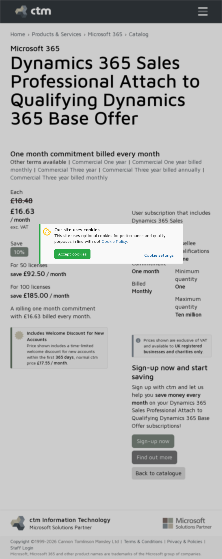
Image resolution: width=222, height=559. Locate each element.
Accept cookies (72, 253)
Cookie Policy (114, 241)
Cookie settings (159, 255)
